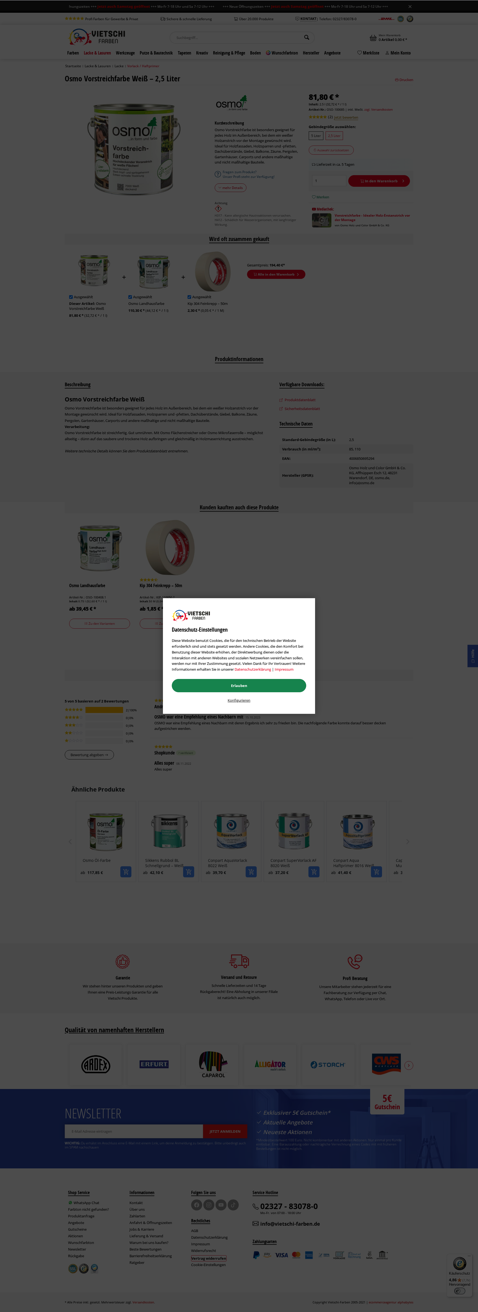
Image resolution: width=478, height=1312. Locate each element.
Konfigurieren (239, 700)
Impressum (284, 669)
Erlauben (239, 685)
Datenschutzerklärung (253, 669)
